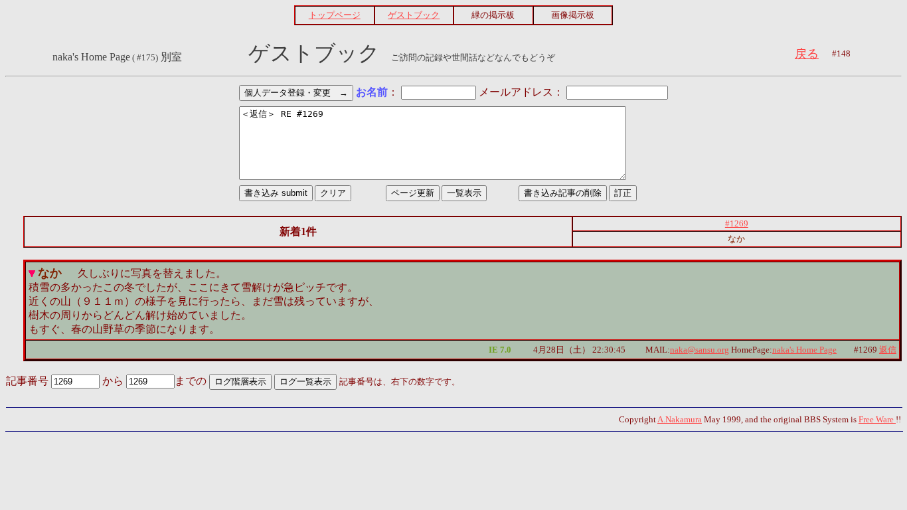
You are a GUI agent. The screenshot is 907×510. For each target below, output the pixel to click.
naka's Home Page (804, 350)
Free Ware (877, 419)
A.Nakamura (679, 419)
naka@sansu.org (699, 350)
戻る (807, 53)
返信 (887, 350)
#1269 (736, 223)
